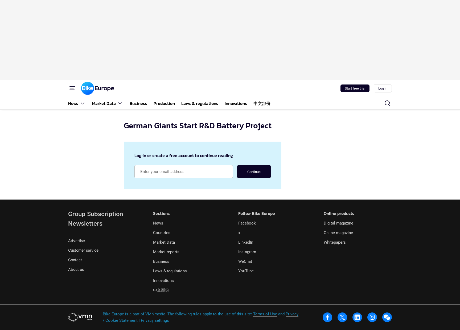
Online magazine (338, 232)
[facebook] (327, 317)
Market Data (164, 242)
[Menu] (72, 88)
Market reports (166, 251)
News (158, 223)
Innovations (163, 280)
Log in (382, 88)
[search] (387, 103)
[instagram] (372, 317)
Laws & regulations (170, 271)
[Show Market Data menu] (120, 103)
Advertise (76, 240)
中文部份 (161, 290)
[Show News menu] (82, 103)
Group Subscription (95, 213)
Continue (254, 172)
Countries (161, 232)
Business (161, 261)
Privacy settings (155, 320)
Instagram (247, 251)
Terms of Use (265, 314)
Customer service (83, 250)
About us (76, 269)
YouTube (246, 271)
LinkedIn (245, 242)
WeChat (245, 261)
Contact (75, 259)
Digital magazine (338, 223)
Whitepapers (335, 242)
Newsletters (85, 223)
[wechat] (387, 317)
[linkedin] (357, 317)
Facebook (247, 223)
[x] (342, 317)
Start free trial (355, 88)
